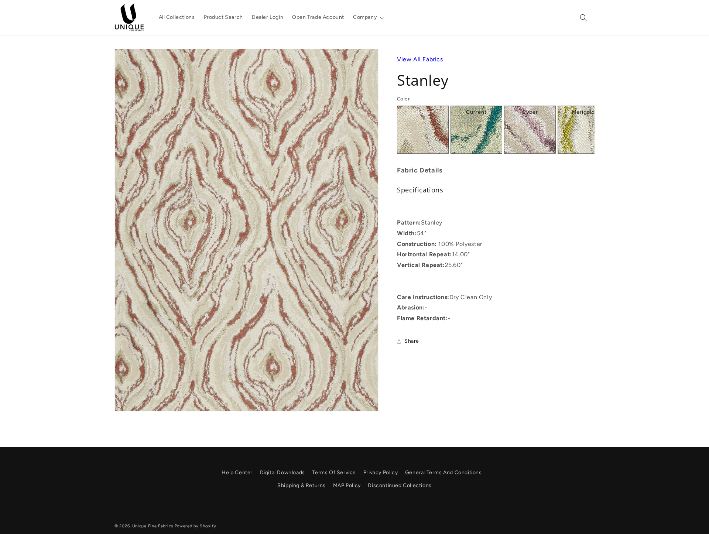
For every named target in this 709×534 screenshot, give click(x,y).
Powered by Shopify (195, 526)
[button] (368, 17)
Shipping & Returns (301, 486)
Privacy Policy (380, 472)
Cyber (530, 112)
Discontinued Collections (399, 486)
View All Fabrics (420, 59)
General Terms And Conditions (443, 472)
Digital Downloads (282, 472)
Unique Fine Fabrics (152, 526)
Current (476, 112)
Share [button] (411, 341)
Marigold (583, 112)
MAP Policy (347, 486)
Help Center (237, 472)
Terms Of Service (334, 472)
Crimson (423, 112)
